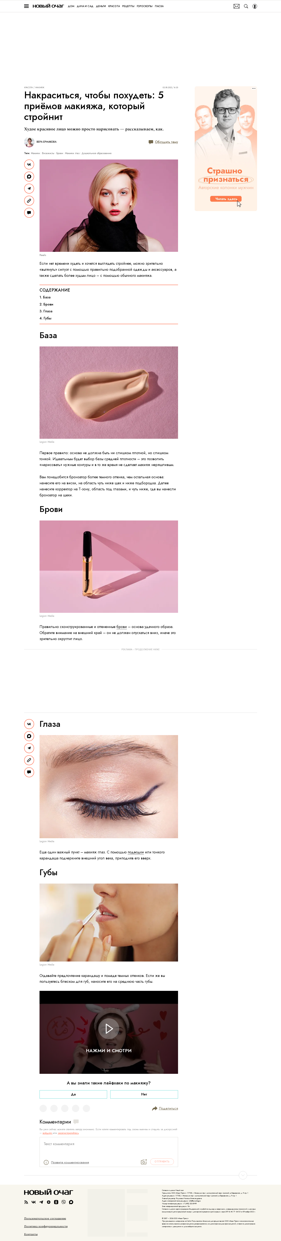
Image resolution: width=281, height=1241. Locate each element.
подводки (136, 852)
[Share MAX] (29, 177)
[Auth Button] (255, 6)
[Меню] (26, 6)
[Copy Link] (29, 201)
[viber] (64, 1202)
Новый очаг (48, 6)
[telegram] (41, 1202)
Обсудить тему (166, 142)
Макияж (39, 87)
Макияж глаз (72, 153)
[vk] (34, 1202)
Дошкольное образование (96, 153)
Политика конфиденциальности (46, 1226)
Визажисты (48, 153)
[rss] (26, 1202)
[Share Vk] (29, 164)
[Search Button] (246, 6)
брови (121, 626)
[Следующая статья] (140, 1175)
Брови (59, 153)
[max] (71, 1202)
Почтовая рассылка (237, 6)
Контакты (31, 1234)
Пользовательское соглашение (45, 1218)
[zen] (49, 1202)
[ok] (56, 1202)
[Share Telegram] (29, 189)
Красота (28, 87)
